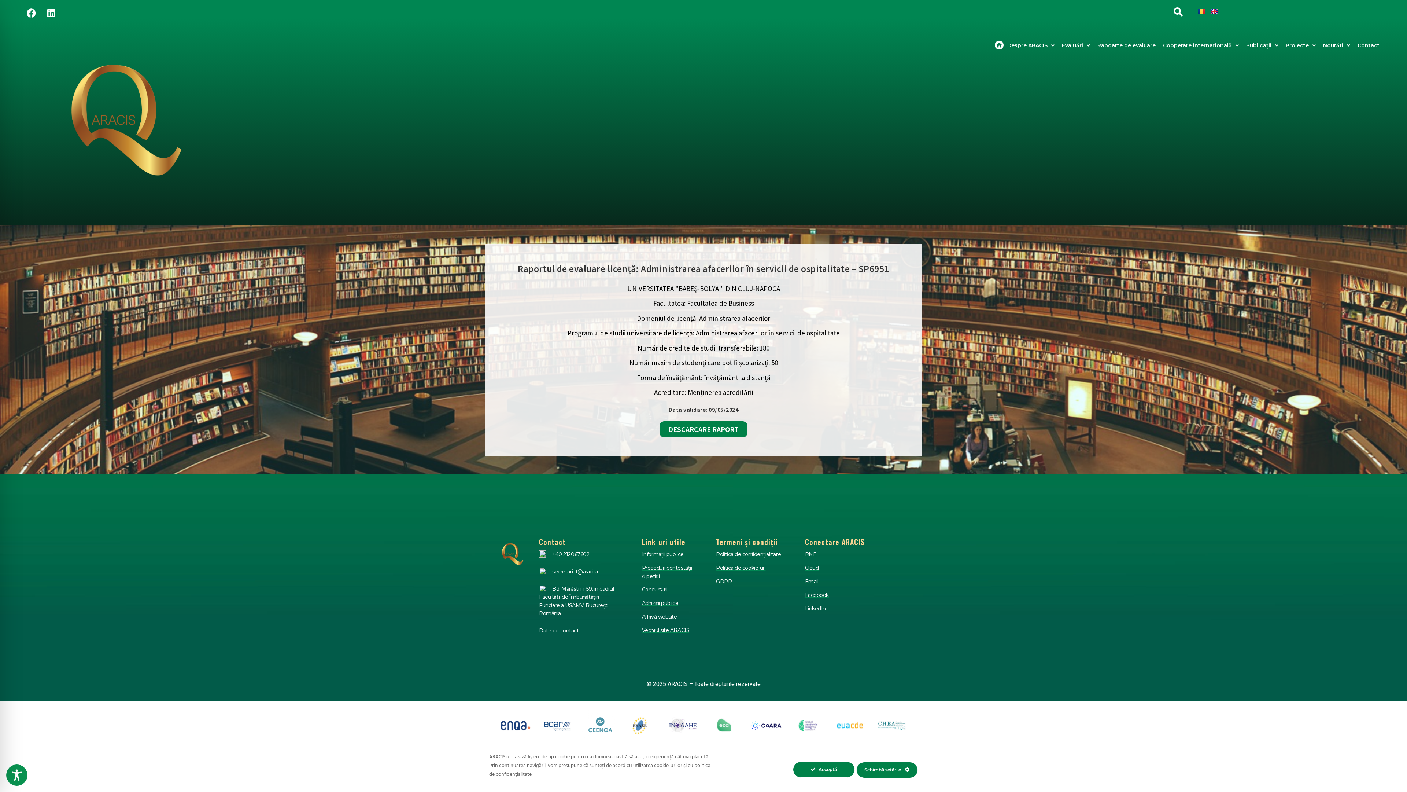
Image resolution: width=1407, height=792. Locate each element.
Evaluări (1072, 45)
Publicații (1258, 45)
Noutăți (1333, 45)
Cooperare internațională (1197, 45)
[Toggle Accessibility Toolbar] (16, 775)
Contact (1369, 45)
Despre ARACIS (1027, 45)
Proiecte (1297, 45)
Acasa (999, 45)
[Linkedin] (51, 13)
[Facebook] (31, 13)
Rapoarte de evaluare (1126, 45)
